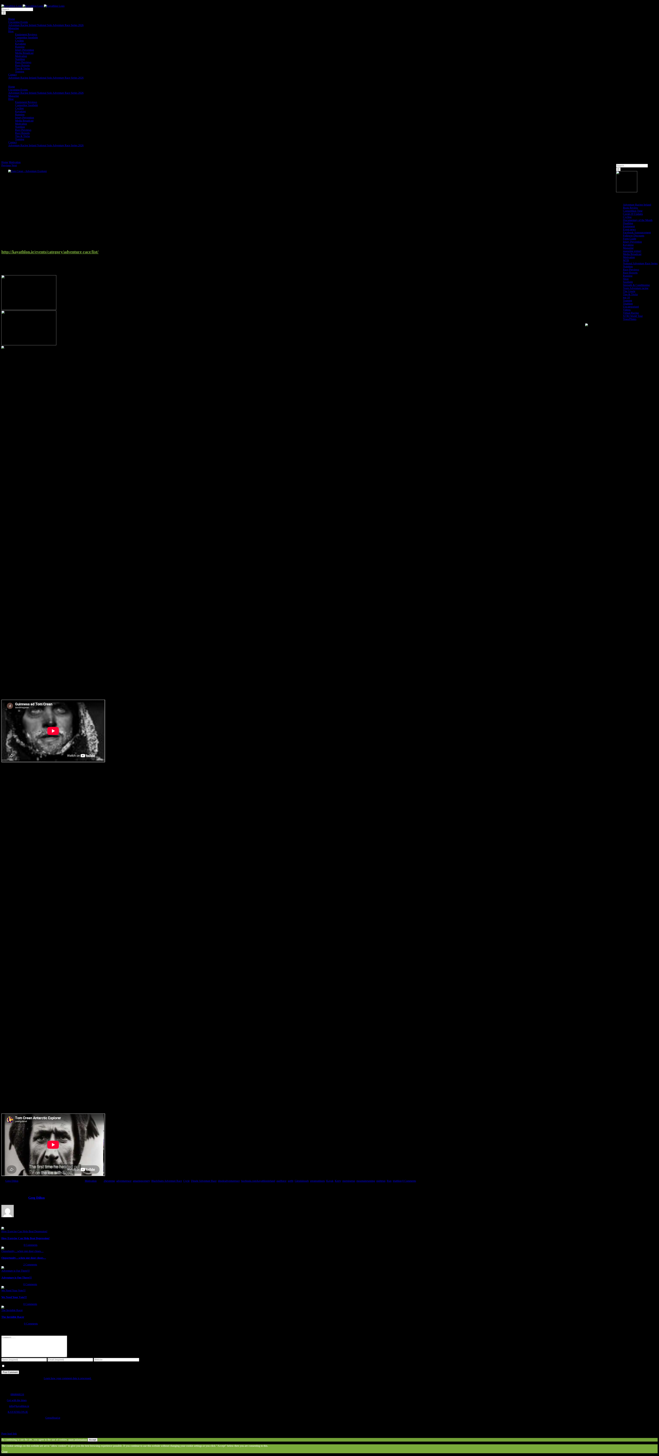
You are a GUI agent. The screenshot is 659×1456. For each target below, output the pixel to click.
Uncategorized (631, 306)
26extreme (109, 1180)
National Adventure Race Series (640, 263)
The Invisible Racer (12, 1310)
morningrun (348, 1180)
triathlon (397, 1180)
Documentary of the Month (637, 220)
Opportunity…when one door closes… (22, 1251)
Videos (627, 309)
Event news (629, 229)
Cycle (186, 1180)
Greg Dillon (11, 1180)
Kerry (338, 1180)
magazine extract (632, 251)
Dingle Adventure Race (204, 1180)
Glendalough (302, 1180)
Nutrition (628, 266)
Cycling (627, 217)
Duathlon (628, 223)
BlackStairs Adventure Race (166, 1180)
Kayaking (628, 244)
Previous (6, 165)
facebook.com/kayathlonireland (258, 1180)
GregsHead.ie (52, 1417)
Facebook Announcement (637, 232)
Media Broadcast (632, 254)
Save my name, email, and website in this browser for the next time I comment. (47, 1366)
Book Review (630, 207)
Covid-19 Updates (633, 213)
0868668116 (17, 1394)
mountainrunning (365, 1180)
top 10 (626, 297)
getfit (290, 1180)
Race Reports (630, 272)
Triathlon (628, 303)
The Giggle (629, 291)
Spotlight (628, 282)
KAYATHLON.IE (18, 1411)
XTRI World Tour (633, 316)
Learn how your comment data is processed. (67, 1378)
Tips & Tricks (630, 294)
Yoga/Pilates (629, 319)
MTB (626, 260)
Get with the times (17, 1400)
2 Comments (30, 1264)
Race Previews (631, 269)
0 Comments (409, 1180)
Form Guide (629, 238)
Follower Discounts (633, 235)
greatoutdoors (317, 1180)
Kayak (329, 1180)
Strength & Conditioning (636, 285)
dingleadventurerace (229, 1180)
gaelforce (281, 1180)
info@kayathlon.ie (19, 1406)
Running (627, 275)
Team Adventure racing (635, 288)
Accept (92, 1439)
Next (14, 165)
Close (4, 1451)
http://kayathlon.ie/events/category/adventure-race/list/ (50, 252)
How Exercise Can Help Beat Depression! (24, 1231)
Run (389, 1180)
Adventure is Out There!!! (15, 1270)
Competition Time (633, 210)
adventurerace (123, 1180)
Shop (626, 278)
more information (77, 1439)
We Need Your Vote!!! (13, 1290)
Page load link (9, 1433)
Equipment (629, 226)
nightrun (380, 1180)
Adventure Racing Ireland (637, 204)
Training (627, 300)
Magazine (628, 248)
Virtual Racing (631, 312)
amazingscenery (141, 1180)
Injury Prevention (632, 241)
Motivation (91, 1180)
